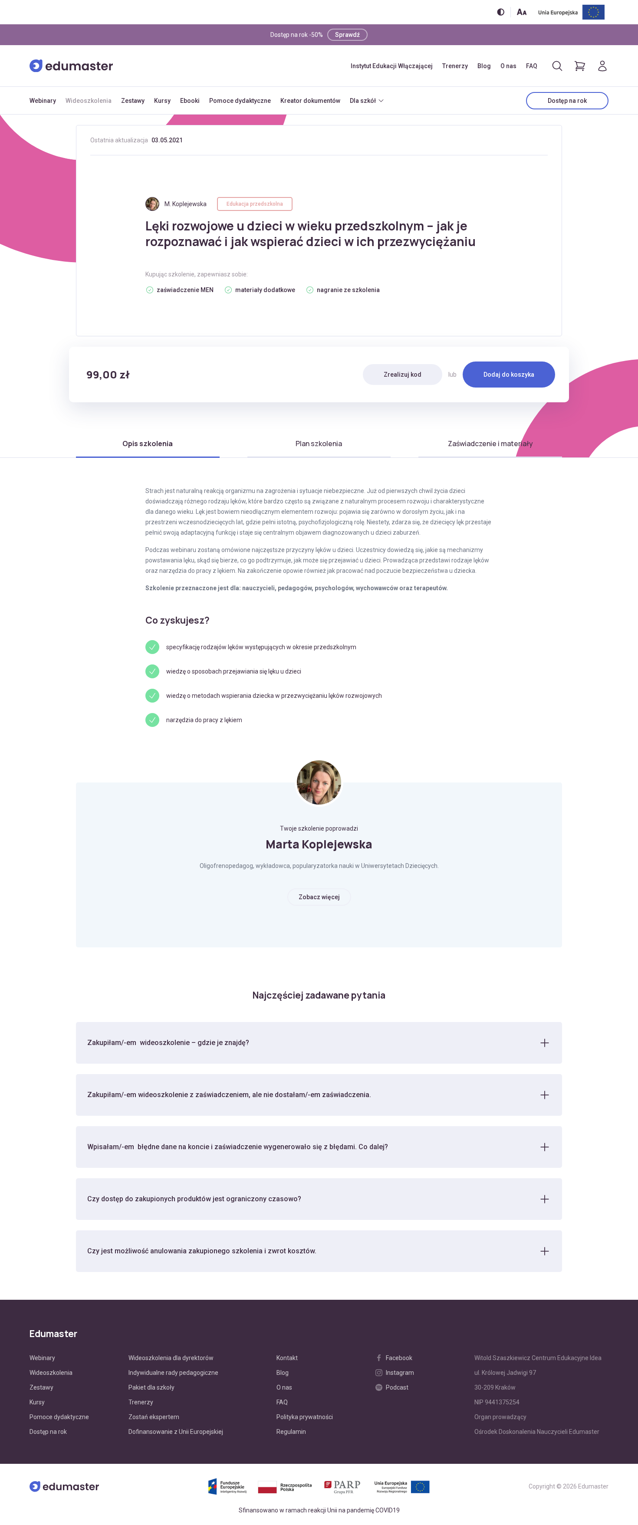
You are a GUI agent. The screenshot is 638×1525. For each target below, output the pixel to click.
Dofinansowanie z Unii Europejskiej (175, 1431)
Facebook (399, 1357)
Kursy (162, 100)
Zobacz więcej (319, 897)
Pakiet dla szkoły (151, 1387)
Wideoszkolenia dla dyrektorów (171, 1357)
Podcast (397, 1387)
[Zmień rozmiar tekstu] (521, 12)
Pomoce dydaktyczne (240, 100)
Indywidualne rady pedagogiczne (173, 1372)
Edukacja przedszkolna (255, 204)
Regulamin (291, 1431)
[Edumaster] (71, 65)
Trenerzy (455, 65)
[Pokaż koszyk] (580, 66)
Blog (484, 65)
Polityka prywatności (304, 1416)
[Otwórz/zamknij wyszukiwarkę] (557, 66)
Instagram (400, 1372)
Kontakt (287, 1357)
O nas (508, 65)
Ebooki (190, 100)
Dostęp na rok (567, 100)
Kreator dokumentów (310, 100)
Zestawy (133, 100)
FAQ (531, 65)
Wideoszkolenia (89, 100)
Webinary (43, 100)
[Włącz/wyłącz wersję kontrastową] (500, 12)
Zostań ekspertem (153, 1416)
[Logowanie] (602, 66)
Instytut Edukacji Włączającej (392, 65)
